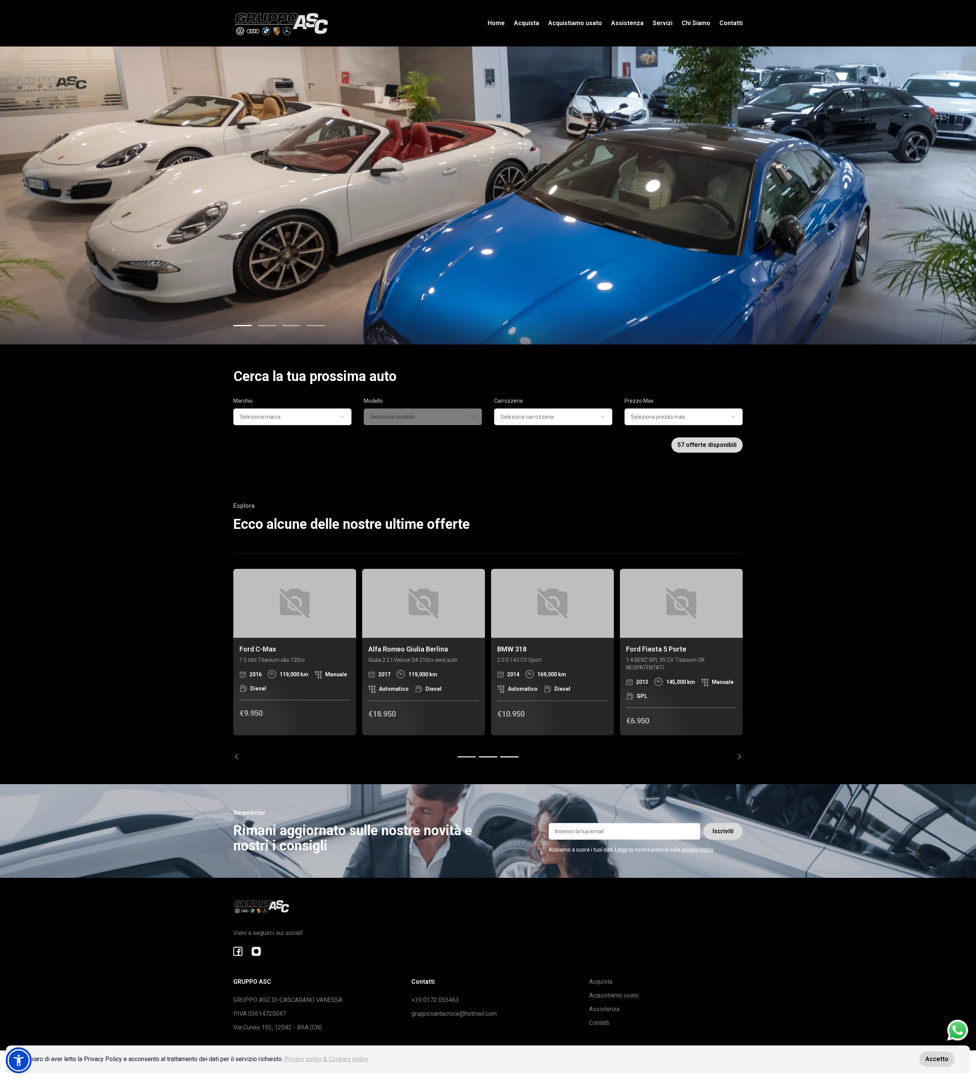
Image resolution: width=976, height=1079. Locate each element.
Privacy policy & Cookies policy (326, 1059)
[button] (19, 1060)
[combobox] (292, 416)
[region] (488, 664)
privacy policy (697, 850)
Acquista (526, 23)
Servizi (663, 23)
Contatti (731, 23)
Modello (373, 401)
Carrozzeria (508, 401)
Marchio (243, 401)
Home (496, 23)
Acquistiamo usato (575, 23)
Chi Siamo (696, 23)
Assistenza (627, 23)
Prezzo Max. (639, 401)
